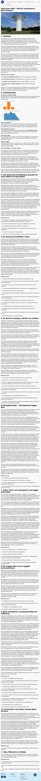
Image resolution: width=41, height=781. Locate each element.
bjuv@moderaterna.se (24, 778)
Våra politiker (27, 2)
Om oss (33, 2)
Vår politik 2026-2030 (11, 2)
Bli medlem (8, 4)
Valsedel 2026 (20, 2)
